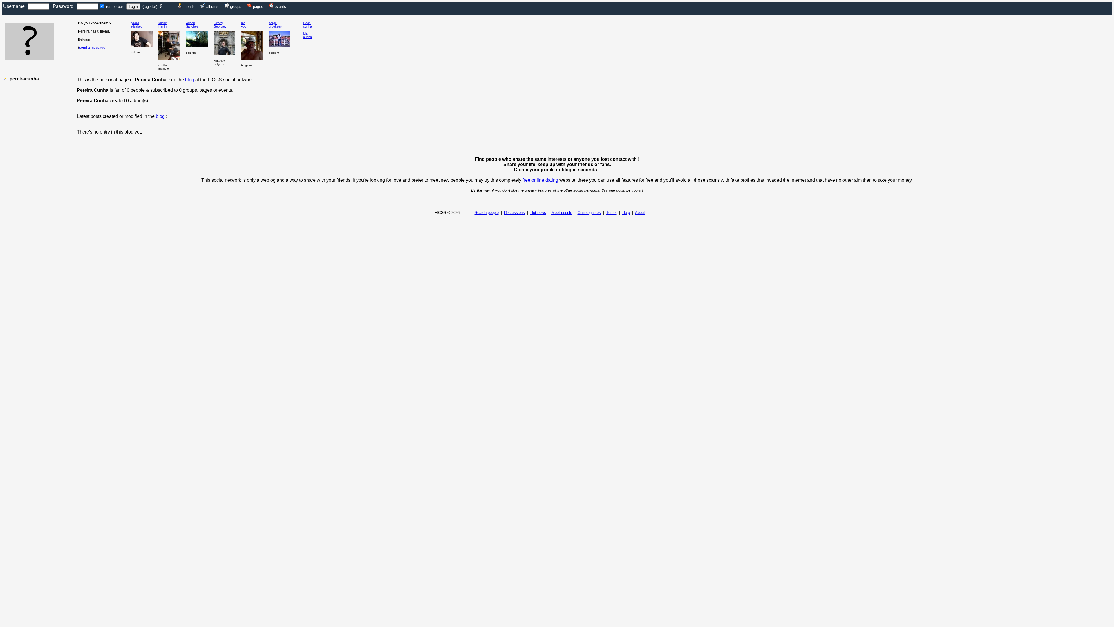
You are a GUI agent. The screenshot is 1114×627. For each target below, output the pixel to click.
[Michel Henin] (169, 58)
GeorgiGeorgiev (220, 24)
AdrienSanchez (192, 24)
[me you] (252, 58)
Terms (611, 212)
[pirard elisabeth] (142, 45)
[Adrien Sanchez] (197, 45)
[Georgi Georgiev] (224, 53)
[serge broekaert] (279, 45)
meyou (243, 24)
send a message (92, 48)
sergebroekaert (275, 24)
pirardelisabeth (137, 24)
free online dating (540, 180)
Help (626, 212)
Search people (487, 212)
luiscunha (307, 35)
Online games (589, 212)
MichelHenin (162, 24)
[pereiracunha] (29, 59)
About (640, 212)
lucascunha (307, 24)
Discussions (514, 212)
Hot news (538, 212)
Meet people (561, 212)
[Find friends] (180, 6)
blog (189, 79)
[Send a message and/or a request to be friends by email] (4, 79)
